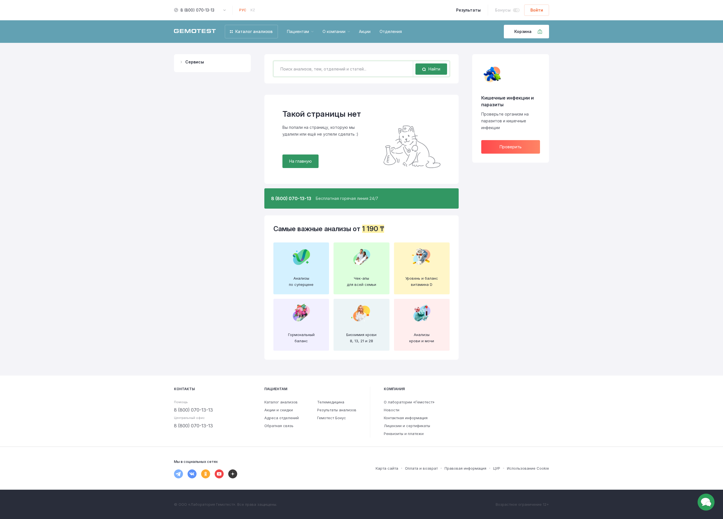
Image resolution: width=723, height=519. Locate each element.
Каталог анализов (281, 402)
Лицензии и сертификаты (407, 425)
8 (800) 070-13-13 (197, 10)
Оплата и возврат (421, 468)
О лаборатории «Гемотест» (409, 402)
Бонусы (503, 10)
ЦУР (496, 468)
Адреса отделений (281, 418)
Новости (391, 410)
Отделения (391, 31)
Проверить (511, 146)
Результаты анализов (336, 410)
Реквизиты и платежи (404, 433)
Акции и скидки (278, 410)
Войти (536, 10)
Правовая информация (465, 468)
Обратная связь (278, 425)
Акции (365, 31)
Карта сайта (387, 468)
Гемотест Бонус (331, 418)
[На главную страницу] (195, 31)
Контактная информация (406, 418)
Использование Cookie (528, 468)
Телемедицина (330, 402)
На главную (300, 161)
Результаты (468, 10)
